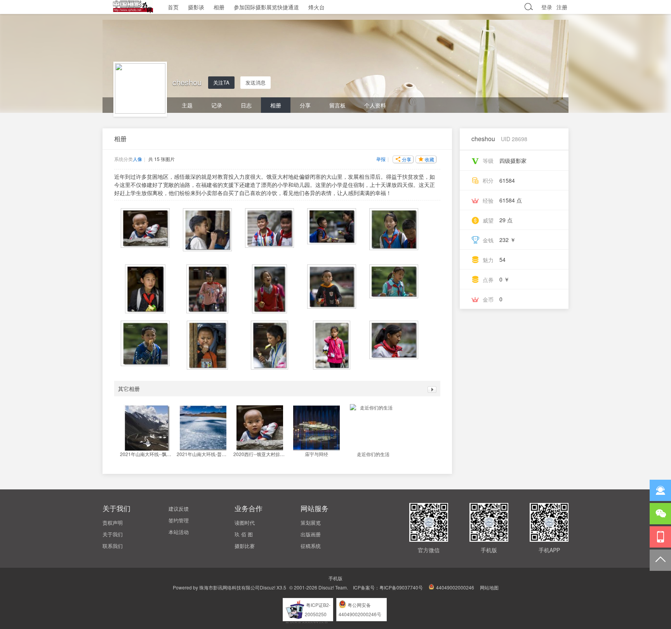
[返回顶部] (660, 560)
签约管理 (179, 520)
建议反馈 (179, 508)
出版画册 (311, 534)
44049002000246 (455, 587)
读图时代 (245, 522)
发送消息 (255, 82)
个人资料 (375, 105)
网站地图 (489, 587)
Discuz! (267, 587)
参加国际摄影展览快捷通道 (266, 7)
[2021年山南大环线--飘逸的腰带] (146, 427)
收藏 (429, 159)
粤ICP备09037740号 (401, 587)
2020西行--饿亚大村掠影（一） (266, 454)
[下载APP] (660, 537)
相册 (219, 7)
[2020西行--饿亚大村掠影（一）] (259, 427)
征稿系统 (311, 546)
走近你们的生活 (373, 454)
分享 (305, 105)
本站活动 (179, 532)
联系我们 (113, 546)
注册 (561, 7)
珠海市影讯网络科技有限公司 (229, 587)
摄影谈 (196, 7)
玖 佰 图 (244, 534)
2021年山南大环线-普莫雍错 (206, 454)
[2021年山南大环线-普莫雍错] (203, 427)
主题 (187, 105)
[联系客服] (660, 490)
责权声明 (113, 522)
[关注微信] (660, 513)
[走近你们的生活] (373, 427)
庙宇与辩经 (316, 454)
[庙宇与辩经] (316, 427)
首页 (173, 7)
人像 (137, 159)
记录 (216, 105)
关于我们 (113, 534)
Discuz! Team (332, 587)
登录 (546, 7)
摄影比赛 (245, 546)
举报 (381, 159)
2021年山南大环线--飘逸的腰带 (152, 454)
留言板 (337, 105)
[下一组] (432, 390)
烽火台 (316, 7)
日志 (246, 105)
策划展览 (311, 522)
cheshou (483, 138)
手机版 (335, 578)
